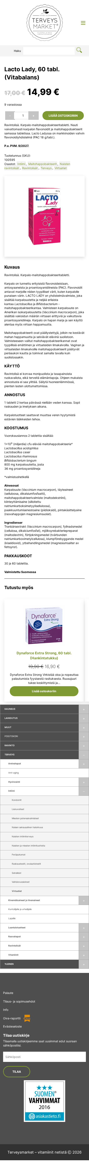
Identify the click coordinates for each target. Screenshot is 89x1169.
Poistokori (11, 736)
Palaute (8, 993)
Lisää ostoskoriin (63, 115)
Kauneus (10, 709)
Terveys (9, 754)
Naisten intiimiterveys (22, 836)
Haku (17, 51)
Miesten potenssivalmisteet (25, 818)
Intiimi (11, 791)
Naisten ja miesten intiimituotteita (28, 845)
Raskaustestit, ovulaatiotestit (26, 863)
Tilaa (16, 1071)
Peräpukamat (18, 854)
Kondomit (17, 800)
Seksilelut (16, 873)
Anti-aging (13, 772)
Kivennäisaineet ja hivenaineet (24, 900)
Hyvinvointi (14, 782)
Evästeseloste (12, 1026)
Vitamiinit (13, 955)
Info (5, 1009)
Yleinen (9, 964)
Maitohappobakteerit (42, 164)
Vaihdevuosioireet (21, 882)
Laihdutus (11, 718)
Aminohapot (14, 763)
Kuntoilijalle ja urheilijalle (20, 909)
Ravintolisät (14, 945)
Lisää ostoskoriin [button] (44, 691)
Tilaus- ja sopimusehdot (19, 1001)
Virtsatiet (17, 891)
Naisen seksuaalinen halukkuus (27, 827)
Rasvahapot (14, 936)
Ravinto (9, 745)
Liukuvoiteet (18, 809)
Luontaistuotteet (16, 927)
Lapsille (12, 918)
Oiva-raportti (11, 1018)
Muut (8, 727)
